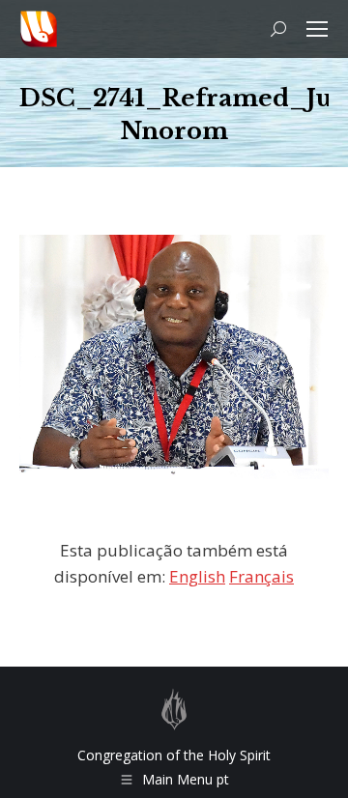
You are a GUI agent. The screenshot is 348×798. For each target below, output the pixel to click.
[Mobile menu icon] (317, 29)
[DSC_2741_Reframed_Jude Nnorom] (174, 357)
